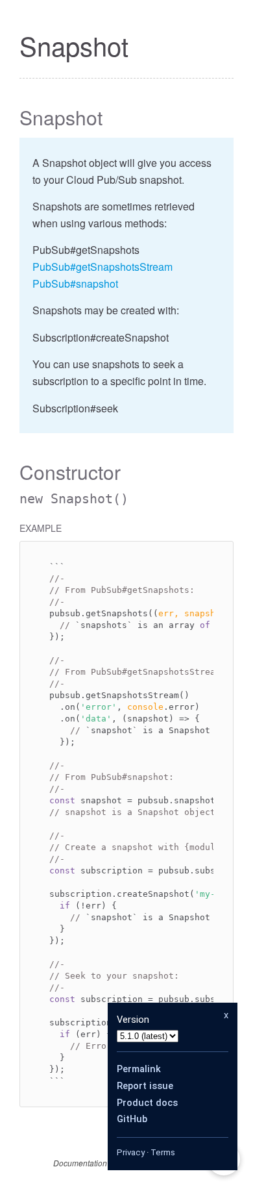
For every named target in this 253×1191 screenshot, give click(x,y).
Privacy (131, 1152)
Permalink (139, 1069)
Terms (163, 1152)
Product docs (147, 1103)
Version (133, 1019)
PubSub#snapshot (75, 283)
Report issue (145, 1086)
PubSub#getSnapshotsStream (102, 266)
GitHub (132, 1119)
